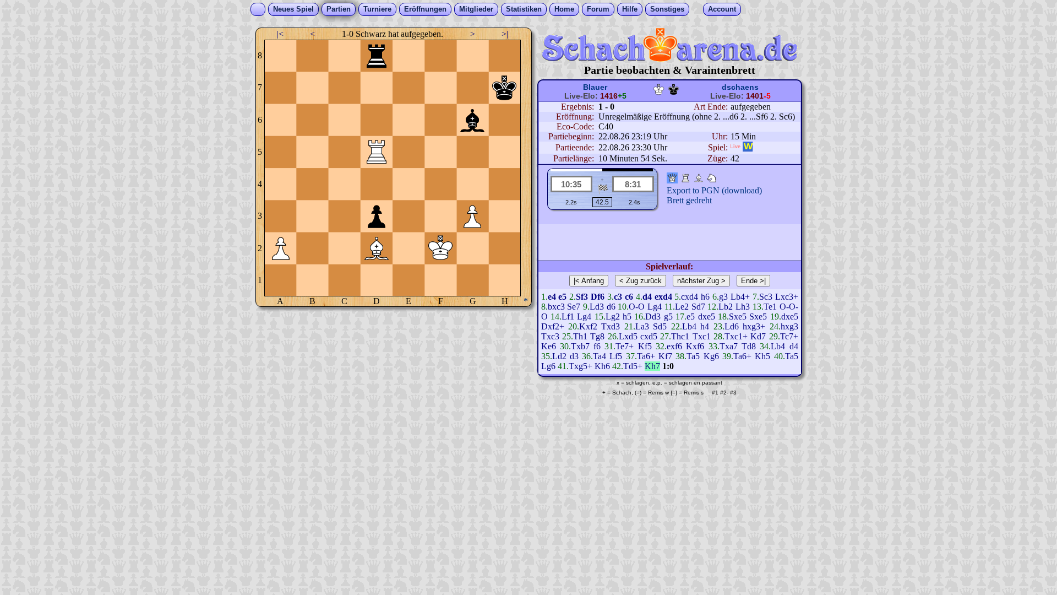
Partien (338, 9)
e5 (690, 316)
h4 (704, 326)
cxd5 (648, 336)
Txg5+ (580, 366)
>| (505, 34)
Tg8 (597, 336)
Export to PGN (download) (714, 190)
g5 (668, 316)
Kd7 (758, 336)
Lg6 (548, 366)
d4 (793, 346)
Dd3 (653, 316)
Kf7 (665, 356)
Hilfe (630, 9)
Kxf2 (588, 326)
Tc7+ (789, 336)
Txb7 (580, 346)
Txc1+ (736, 336)
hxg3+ (754, 326)
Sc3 (765, 296)
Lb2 (725, 306)
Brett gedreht (689, 200)
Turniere (377, 9)
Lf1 (568, 316)
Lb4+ (740, 296)
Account (722, 9)
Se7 (573, 306)
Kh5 (762, 356)
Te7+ (624, 346)
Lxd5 (628, 336)
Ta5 (693, 356)
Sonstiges (667, 9)
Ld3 (597, 306)
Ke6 (548, 346)
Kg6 (711, 356)
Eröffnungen (425, 9)
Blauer (595, 87)
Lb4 (689, 326)
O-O (637, 306)
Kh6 (602, 366)
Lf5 (615, 356)
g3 (723, 296)
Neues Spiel (293, 9)
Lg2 (613, 316)
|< (280, 34)
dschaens (740, 87)
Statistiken (524, 9)
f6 (597, 346)
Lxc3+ (786, 296)
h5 (627, 316)
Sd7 (698, 306)
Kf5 (645, 346)
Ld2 (559, 356)
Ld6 (731, 326)
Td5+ (632, 366)
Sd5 (660, 326)
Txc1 (702, 336)
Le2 (682, 306)
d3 (574, 356)
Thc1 (680, 336)
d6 (611, 306)
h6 (705, 296)
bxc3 (556, 306)
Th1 (580, 336)
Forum (598, 9)
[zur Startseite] (669, 58)
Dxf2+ (552, 326)
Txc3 (550, 336)
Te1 (770, 306)
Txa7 (729, 346)
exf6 (674, 346)
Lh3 (742, 306)
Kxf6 (695, 346)
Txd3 (610, 326)
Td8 (749, 346)
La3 (642, 326)
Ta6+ (646, 356)
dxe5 (706, 316)
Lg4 (654, 306)
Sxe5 (738, 316)
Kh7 (652, 366)
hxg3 (789, 326)
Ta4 (599, 356)
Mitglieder (476, 9)
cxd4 (689, 296)
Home (564, 9)
